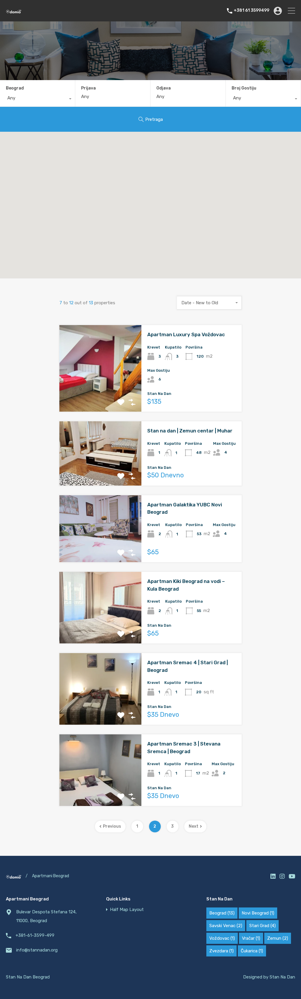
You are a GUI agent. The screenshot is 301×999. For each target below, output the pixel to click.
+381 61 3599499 (251, 10)
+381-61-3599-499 (35, 935)
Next (193, 826)
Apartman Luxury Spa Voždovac (186, 334)
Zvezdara (221, 951)
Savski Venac (225, 925)
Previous (112, 826)
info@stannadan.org (37, 950)
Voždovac (222, 938)
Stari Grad (262, 925)
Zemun (277, 938)
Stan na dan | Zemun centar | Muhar (190, 431)
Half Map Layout (127, 909)
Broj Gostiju (244, 88)
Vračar (251, 938)
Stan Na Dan (282, 977)
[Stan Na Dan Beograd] (13, 10)
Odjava (163, 88)
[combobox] (37, 99)
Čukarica (252, 951)
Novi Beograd (258, 913)
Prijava (88, 88)
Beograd (15, 88)
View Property (100, 394)
